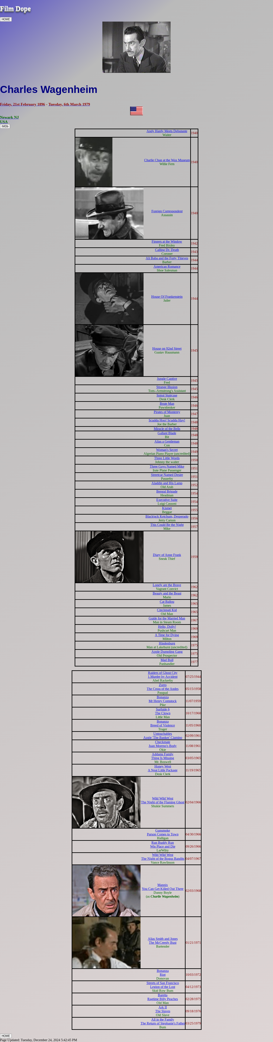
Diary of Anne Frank (167, 555)
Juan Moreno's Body (163, 746)
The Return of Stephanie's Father (163, 1023)
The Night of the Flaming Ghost (162, 802)
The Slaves (162, 1011)
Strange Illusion (166, 387)
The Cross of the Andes (163, 689)
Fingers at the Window (167, 241)
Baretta (162, 995)
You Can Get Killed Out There (162, 889)
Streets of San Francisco (163, 983)
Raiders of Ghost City (162, 673)
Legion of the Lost (162, 987)
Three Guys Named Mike (167, 466)
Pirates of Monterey (167, 412)
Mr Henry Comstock (163, 701)
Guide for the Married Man (167, 618)
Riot (163, 974)
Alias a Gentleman (166, 441)
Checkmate (162, 742)
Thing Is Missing (162, 758)
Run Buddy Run (162, 842)
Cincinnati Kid (167, 610)
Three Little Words (167, 458)
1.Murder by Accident (162, 676)
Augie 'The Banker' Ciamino (162, 737)
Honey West (162, 766)
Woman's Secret (167, 450)
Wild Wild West (162, 798)
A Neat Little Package (162, 770)
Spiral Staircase (167, 395)
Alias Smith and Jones (163, 939)
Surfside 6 (163, 709)
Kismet (167, 508)
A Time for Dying (167, 635)
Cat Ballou (167, 601)
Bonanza (163, 697)
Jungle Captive (167, 378)
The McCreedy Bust (162, 942)
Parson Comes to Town (163, 834)
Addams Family (162, 754)
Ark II (162, 1007)
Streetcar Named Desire (167, 475)
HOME (6, 19)
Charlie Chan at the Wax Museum (167, 160)
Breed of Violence (162, 725)
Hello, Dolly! (167, 626)
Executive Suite (166, 500)
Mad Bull (167, 660)
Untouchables (162, 733)
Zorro (163, 685)
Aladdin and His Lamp (166, 483)
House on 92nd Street (167, 348)
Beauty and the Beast (167, 593)
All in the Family (162, 1019)
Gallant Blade (167, 433)
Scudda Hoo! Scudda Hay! (167, 420)
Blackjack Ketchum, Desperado (166, 516)
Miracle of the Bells (167, 428)
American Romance (167, 266)
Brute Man (167, 403)
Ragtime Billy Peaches (162, 999)
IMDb (5, 126)
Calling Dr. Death (167, 250)
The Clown (162, 713)
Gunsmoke (162, 830)
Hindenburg (167, 643)
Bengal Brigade (166, 491)
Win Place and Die (162, 846)
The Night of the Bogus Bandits (162, 858)
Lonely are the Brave (167, 585)
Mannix (162, 885)
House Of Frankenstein (167, 296)
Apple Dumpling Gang (167, 651)
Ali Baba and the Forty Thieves (167, 258)
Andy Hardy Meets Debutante (167, 131)
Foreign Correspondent (167, 211)
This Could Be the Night (167, 525)
